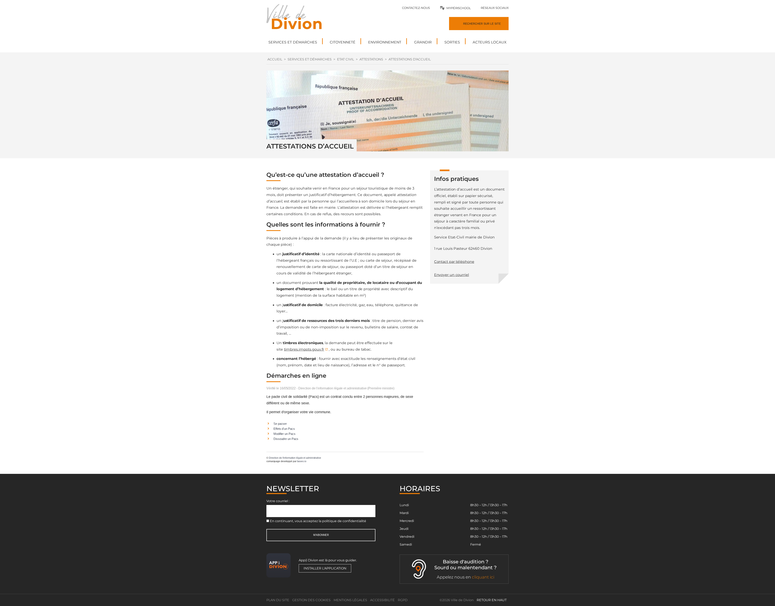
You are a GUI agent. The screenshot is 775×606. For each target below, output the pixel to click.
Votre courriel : (277, 501)
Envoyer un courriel (451, 275)
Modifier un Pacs (284, 433)
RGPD (402, 600)
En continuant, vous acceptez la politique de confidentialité (318, 521)
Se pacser (280, 423)
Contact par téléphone (454, 261)
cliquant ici (483, 577)
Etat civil (345, 59)
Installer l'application (325, 568)
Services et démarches (310, 59)
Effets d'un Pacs (284, 428)
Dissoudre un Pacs (285, 439)
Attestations (371, 59)
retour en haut (492, 600)
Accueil (274, 59)
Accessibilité (382, 600)
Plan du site (277, 600)
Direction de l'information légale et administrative (295, 457)
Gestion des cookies (311, 600)
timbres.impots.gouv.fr (304, 349)
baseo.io (301, 461)
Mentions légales (350, 600)
